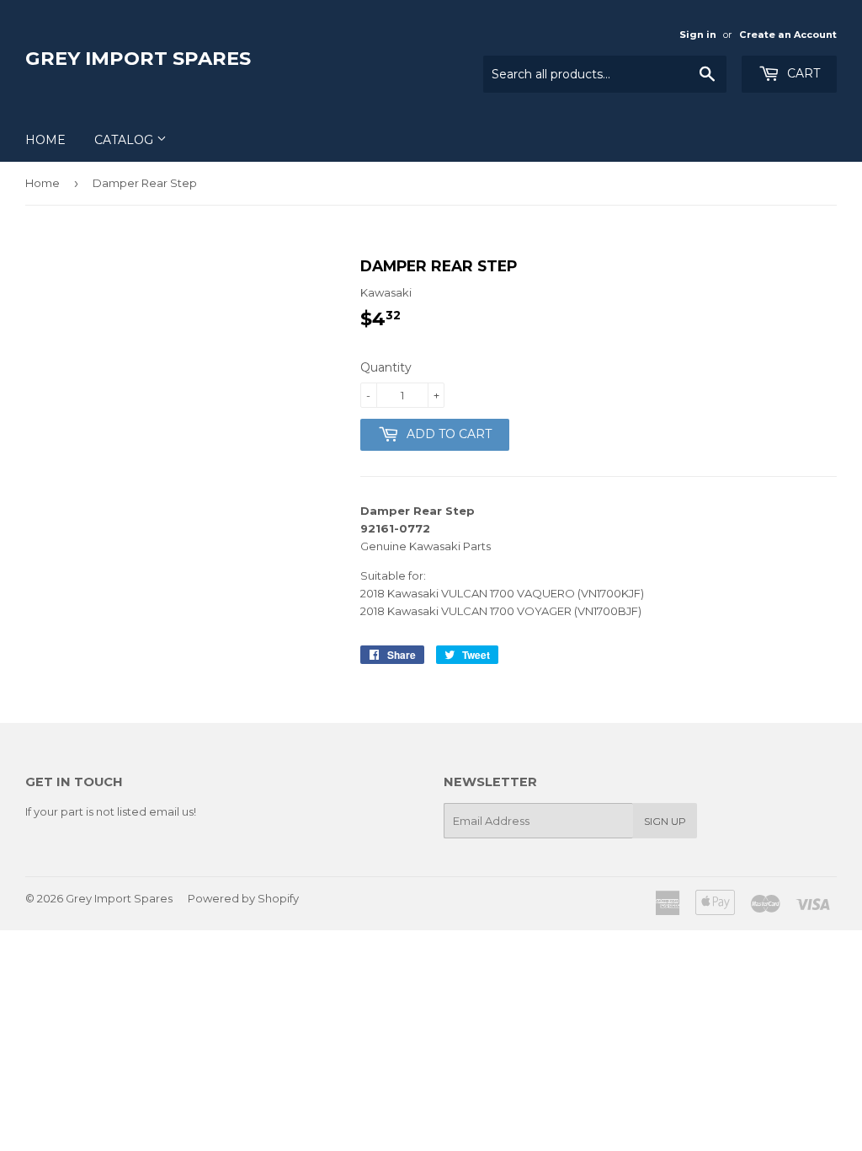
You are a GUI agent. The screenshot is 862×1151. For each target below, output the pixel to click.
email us (171, 811)
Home (45, 139)
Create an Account (788, 34)
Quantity (386, 367)
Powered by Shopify (243, 898)
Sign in (697, 34)
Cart (802, 73)
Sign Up (665, 821)
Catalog (125, 139)
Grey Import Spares (138, 58)
